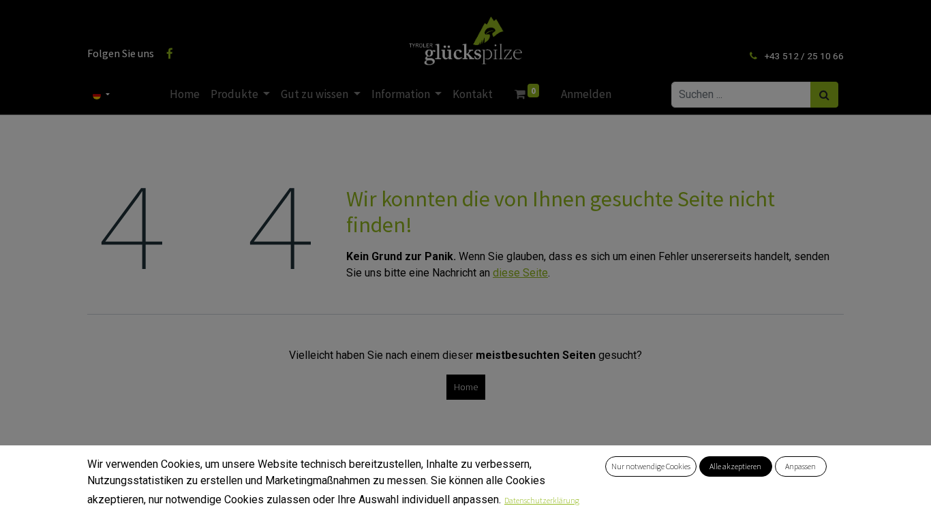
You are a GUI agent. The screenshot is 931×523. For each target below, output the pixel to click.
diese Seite (520, 272)
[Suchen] (824, 95)
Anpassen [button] (800, 466)
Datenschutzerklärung (541, 500)
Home (466, 387)
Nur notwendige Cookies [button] (650, 466)
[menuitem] (184, 94)
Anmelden (586, 93)
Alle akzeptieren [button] (735, 466)
